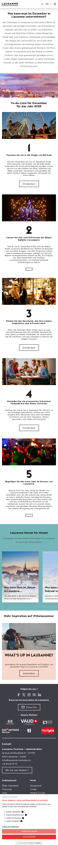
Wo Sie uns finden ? (17, 770)
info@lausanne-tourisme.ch (16, 760)
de (47, 4)
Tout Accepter (29, 837)
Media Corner (37, 792)
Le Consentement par (29, 843)
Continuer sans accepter (10, 797)
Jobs (4, 792)
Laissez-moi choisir (29, 831)
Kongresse (36, 785)
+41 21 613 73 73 (9, 763)
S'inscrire (31, 707)
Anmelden (29, 673)
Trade (33, 789)
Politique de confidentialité (10, 827)
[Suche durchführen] (42, 4)
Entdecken (29, 183)
